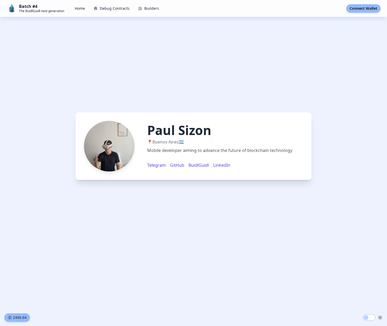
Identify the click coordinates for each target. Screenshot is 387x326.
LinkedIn (221, 165)
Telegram (156, 165)
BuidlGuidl (198, 165)
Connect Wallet (363, 8)
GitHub (177, 165)
